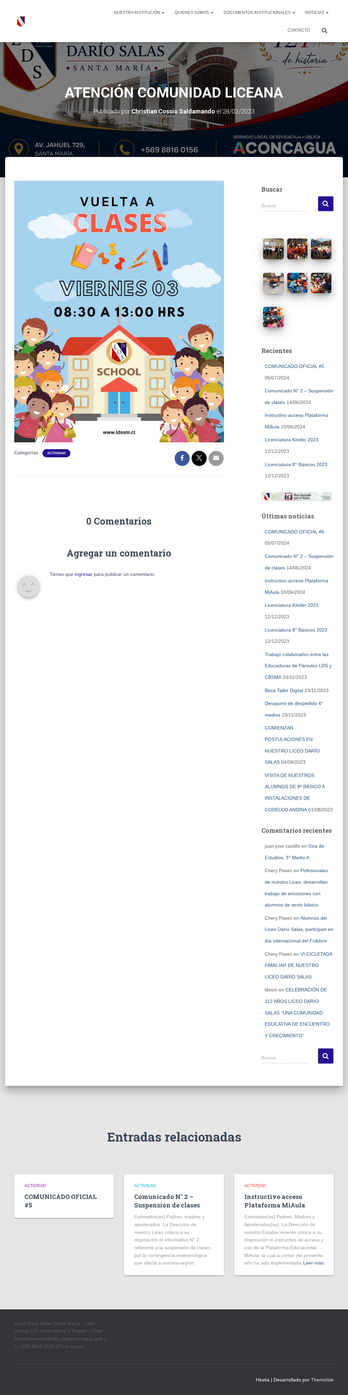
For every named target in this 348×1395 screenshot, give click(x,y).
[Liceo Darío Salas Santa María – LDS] (21, 21)
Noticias (315, 12)
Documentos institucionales (258, 12)
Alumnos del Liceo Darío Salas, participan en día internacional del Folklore (299, 929)
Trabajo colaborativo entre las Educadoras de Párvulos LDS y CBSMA (298, 666)
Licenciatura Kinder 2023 (291, 439)
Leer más (313, 1263)
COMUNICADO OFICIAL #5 (294, 366)
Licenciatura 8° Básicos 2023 (296, 464)
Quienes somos (192, 12)
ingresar (83, 574)
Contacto (299, 30)
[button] (162, 12)
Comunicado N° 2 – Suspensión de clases (167, 1201)
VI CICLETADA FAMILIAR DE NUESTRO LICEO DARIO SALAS (298, 965)
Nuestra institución (137, 12)
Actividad (56, 453)
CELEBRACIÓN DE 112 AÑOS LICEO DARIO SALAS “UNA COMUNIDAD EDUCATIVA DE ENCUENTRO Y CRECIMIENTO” (297, 1012)
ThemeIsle (322, 1379)
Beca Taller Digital (284, 690)
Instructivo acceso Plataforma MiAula (274, 1201)
